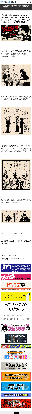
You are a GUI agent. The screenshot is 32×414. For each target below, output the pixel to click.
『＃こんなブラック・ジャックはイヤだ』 (12, 240)
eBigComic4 (25, 241)
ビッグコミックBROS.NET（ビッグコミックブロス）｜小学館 (8, 2)
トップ (2, 5)
